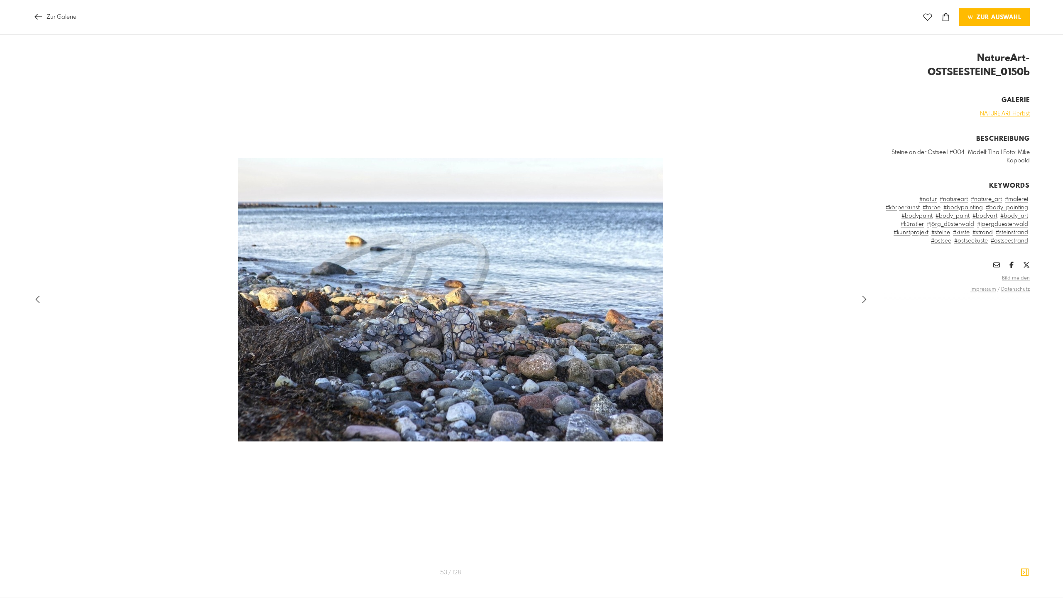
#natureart (954, 199)
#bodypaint (917, 216)
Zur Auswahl (997, 17)
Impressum (983, 289)
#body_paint (953, 216)
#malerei (1016, 199)
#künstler (912, 224)
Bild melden (1016, 278)
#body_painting (1007, 208)
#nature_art (986, 199)
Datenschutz (1015, 289)
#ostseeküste (971, 241)
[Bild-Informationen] (1025, 572)
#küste (961, 232)
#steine (940, 232)
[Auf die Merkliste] (928, 17)
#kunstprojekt (911, 232)
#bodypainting (963, 208)
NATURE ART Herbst (1005, 114)
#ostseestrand (1009, 241)
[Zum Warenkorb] (946, 17)
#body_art (1014, 216)
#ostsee (941, 241)
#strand (982, 232)
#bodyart (984, 216)
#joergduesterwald (1002, 224)
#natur (928, 199)
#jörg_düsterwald (950, 224)
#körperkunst (903, 208)
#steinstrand (1012, 232)
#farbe (932, 208)
